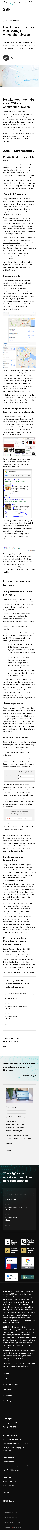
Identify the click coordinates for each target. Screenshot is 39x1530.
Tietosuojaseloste (11, 1517)
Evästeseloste (9, 1520)
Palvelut (6, 1373)
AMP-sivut (22, 183)
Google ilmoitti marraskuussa (13, 613)
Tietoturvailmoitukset (12, 1522)
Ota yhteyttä (8, 1401)
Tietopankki (7, 1395)
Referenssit (7, 1390)
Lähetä (7, 1024)
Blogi (5, 1379)
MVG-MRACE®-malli (10, 1384)
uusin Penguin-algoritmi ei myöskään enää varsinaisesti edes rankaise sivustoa (19, 240)
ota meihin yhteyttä (27, 972)
